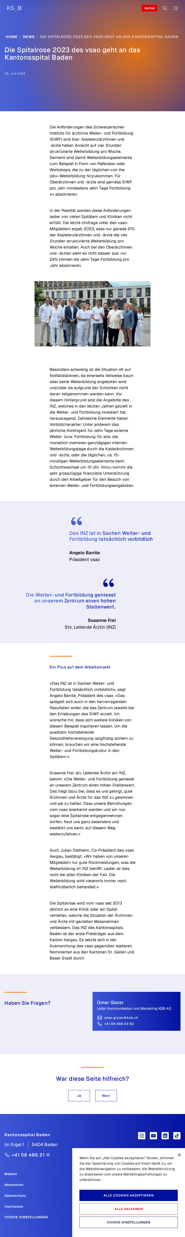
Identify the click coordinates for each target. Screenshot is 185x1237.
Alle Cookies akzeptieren (129, 1195)
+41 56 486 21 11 (31, 1155)
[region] (128, 1192)
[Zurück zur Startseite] (14, 8)
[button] (79, 1095)
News (29, 37)
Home (12, 37)
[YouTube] (153, 1135)
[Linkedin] (165, 1135)
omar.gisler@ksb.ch (121, 1017)
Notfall (149, 8)
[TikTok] (176, 1135)
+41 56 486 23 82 (119, 1023)
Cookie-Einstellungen (26, 1217)
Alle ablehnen (129, 1209)
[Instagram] (141, 1135)
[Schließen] (179, 1155)
